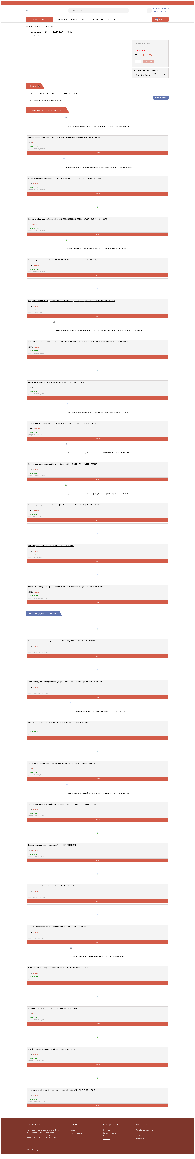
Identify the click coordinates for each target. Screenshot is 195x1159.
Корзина (73, 1130)
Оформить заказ (76, 1133)
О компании (62, 19)
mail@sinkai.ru (159, 11)
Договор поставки (96, 19)
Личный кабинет (76, 1136)
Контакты (111, 19)
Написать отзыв (161, 98)
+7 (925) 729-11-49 (161, 8)
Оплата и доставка (78, 19)
